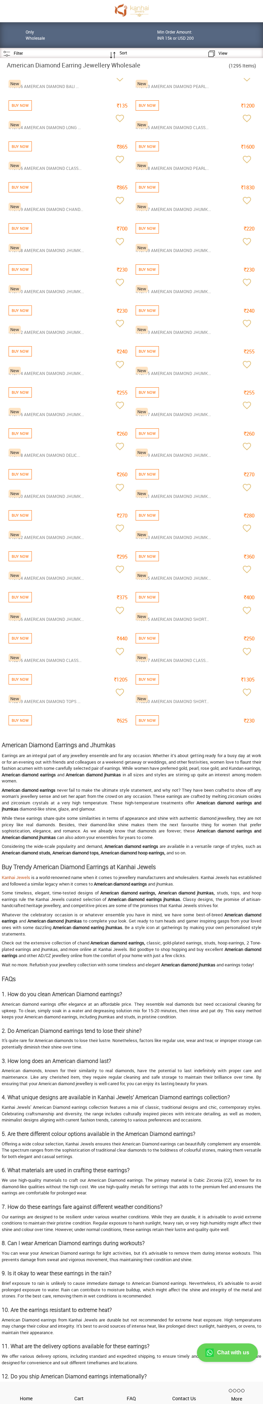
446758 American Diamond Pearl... (172, 168)
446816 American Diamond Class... (45, 660)
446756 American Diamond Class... (45, 168)
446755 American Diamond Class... (172, 127)
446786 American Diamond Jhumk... (46, 619)
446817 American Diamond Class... (172, 660)
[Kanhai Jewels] (131, 10)
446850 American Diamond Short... (172, 701)
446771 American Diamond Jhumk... (173, 291)
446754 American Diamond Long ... (45, 127)
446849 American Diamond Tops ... (44, 701)
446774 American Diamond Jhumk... (46, 373)
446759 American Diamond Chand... (46, 209)
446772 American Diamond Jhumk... (46, 332)
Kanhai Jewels (16, 877)
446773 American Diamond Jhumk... (173, 332)
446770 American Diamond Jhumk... (46, 291)
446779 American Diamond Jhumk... (173, 455)
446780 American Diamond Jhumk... (46, 496)
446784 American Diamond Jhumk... (46, 578)
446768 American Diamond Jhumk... (46, 250)
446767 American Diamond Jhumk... (173, 209)
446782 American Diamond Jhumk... (46, 537)
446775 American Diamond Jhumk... (173, 373)
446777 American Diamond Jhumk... (173, 414)
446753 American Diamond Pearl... (172, 86)
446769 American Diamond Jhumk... (173, 250)
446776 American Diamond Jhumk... (46, 414)
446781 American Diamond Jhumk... (173, 496)
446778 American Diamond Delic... (44, 455)
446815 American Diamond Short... (172, 619)
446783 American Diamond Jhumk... (173, 537)
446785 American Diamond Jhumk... (173, 578)
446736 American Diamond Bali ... (44, 86)
